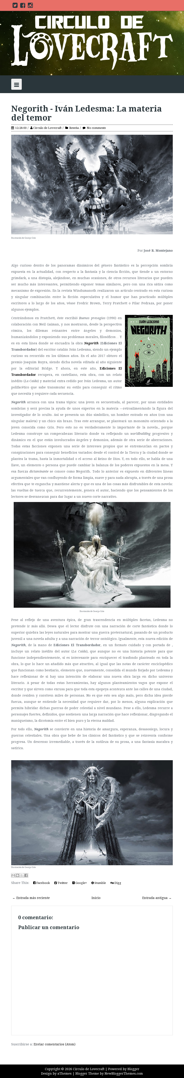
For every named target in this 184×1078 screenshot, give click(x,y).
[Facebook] (22, 6)
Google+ (81, 883)
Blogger (133, 1069)
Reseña (74, 128)
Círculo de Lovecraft (47, 128)
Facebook (43, 883)
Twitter (62, 883)
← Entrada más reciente (31, 898)
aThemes (64, 1073)
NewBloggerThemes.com (124, 1073)
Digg (117, 883)
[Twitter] (15, 6)
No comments (96, 128)
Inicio (96, 898)
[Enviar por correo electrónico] (13, 875)
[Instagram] (30, 6)
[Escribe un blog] (17, 875)
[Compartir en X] (22, 875)
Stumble (100, 883)
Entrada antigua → (157, 898)
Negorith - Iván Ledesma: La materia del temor (86, 113)
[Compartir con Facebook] (26, 875)
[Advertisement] (63, 1053)
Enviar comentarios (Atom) (54, 1044)
